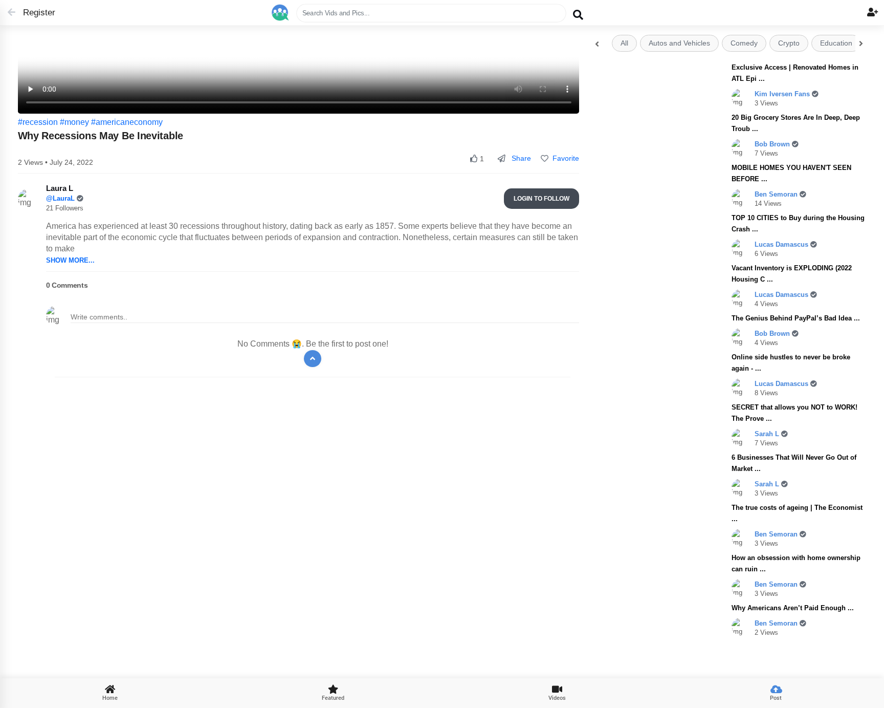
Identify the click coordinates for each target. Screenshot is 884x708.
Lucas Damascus (782, 244)
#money (74, 122)
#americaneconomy (127, 122)
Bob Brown (773, 144)
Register (34, 12)
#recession (38, 122)
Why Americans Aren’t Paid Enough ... (793, 608)
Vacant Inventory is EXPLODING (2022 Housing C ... (792, 273)
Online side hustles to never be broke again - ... (791, 362)
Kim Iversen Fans (783, 94)
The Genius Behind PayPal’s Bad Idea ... (796, 318)
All (624, 43)
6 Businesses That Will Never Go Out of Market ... (794, 463)
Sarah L (768, 434)
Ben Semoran (777, 194)
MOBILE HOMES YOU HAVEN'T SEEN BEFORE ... (791, 173)
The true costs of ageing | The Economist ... (797, 513)
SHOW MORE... (70, 260)
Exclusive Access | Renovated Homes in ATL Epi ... (795, 72)
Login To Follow (541, 198)
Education (836, 43)
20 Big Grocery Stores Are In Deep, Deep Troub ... (796, 123)
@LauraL (61, 198)
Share (520, 158)
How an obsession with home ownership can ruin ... (796, 563)
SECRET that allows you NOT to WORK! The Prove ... (794, 412)
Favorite (563, 158)
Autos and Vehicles (679, 43)
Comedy (744, 43)
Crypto (789, 43)
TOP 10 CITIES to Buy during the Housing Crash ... (798, 223)
